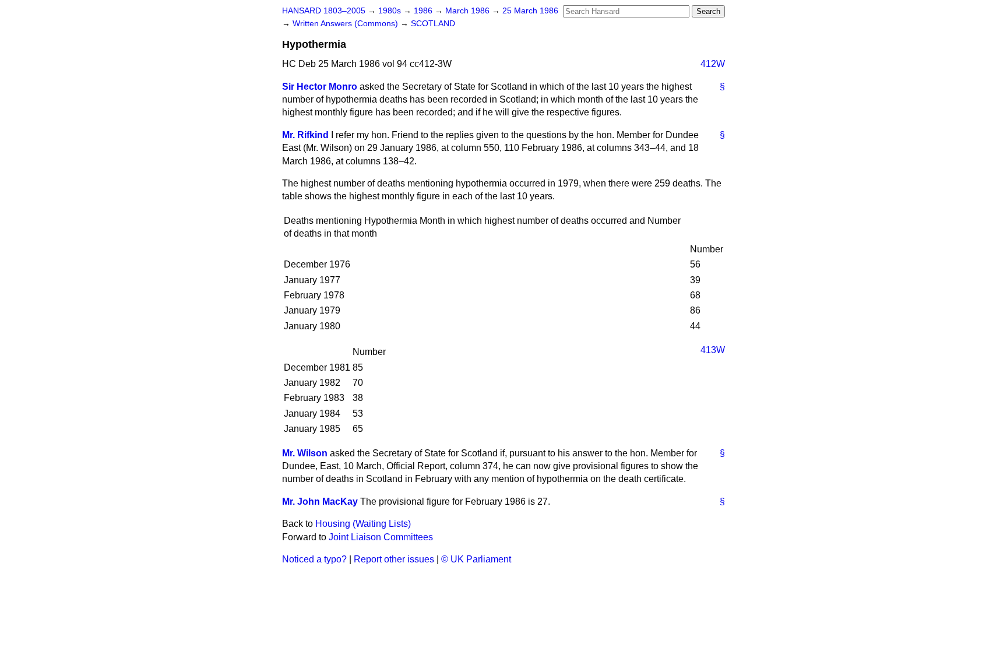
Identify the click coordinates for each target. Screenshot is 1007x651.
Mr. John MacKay (320, 501)
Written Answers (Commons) (346, 23)
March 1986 (468, 10)
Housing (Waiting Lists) (363, 524)
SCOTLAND (433, 23)
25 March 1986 (530, 10)
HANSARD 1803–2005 (323, 10)
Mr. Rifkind (305, 135)
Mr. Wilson (305, 453)
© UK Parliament (476, 559)
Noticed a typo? (314, 559)
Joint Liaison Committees (381, 537)
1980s (390, 10)
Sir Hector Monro (319, 87)
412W (712, 64)
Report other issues (394, 559)
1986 (424, 10)
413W (712, 350)
